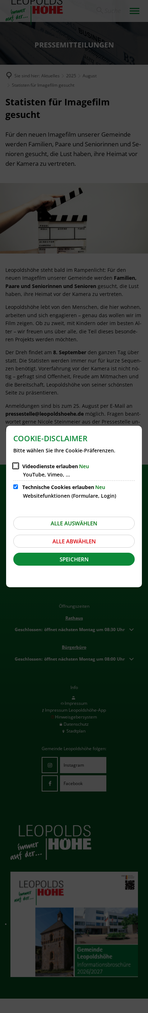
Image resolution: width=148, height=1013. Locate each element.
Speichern (74, 559)
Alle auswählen (74, 523)
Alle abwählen (74, 541)
